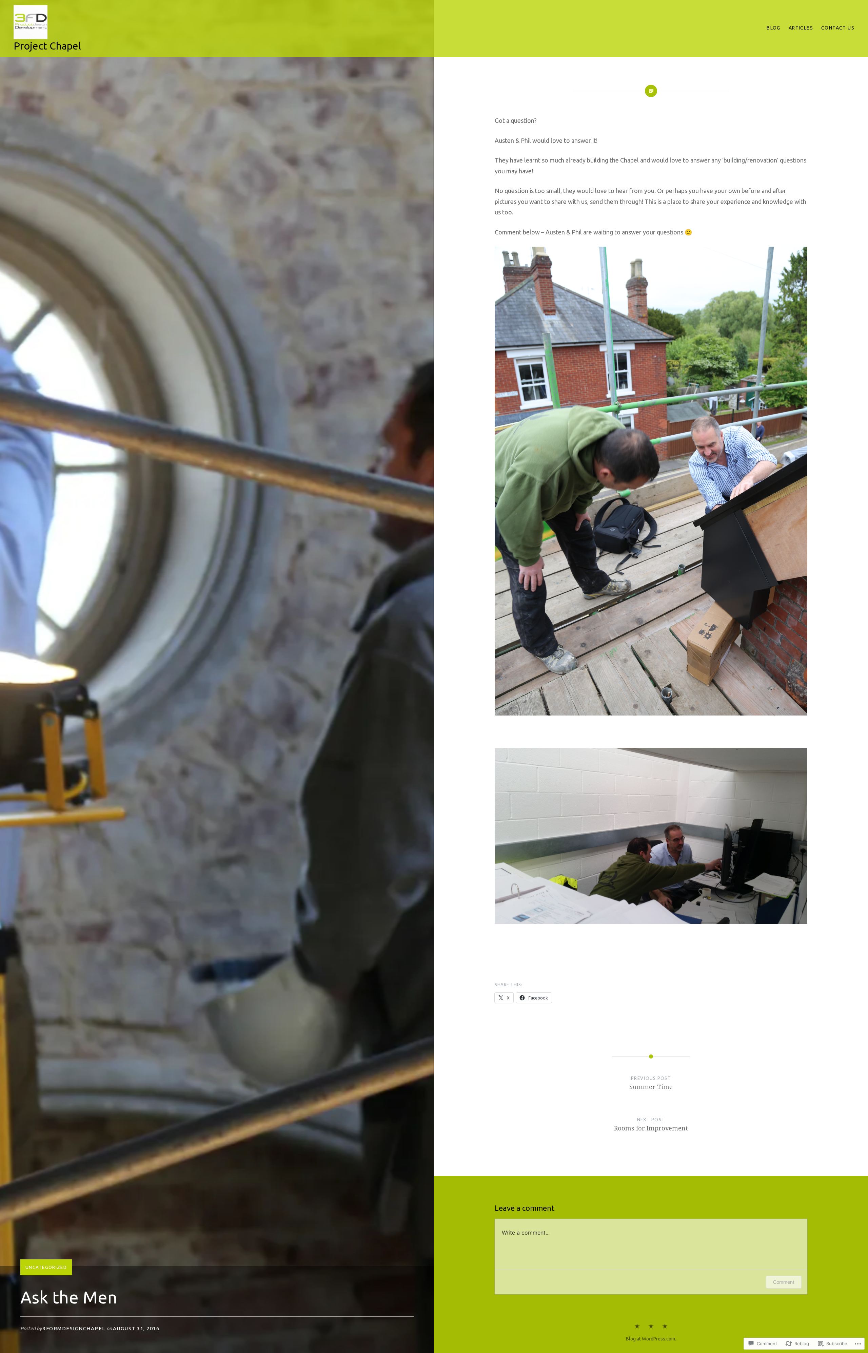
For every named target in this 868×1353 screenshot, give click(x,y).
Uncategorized (46, 1267)
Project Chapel (47, 46)
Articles (801, 28)
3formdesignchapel (74, 1328)
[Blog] (637, 1326)
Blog (774, 28)
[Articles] (651, 1326)
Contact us (837, 28)
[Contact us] (665, 1326)
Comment (783, 1282)
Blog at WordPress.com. (651, 1338)
